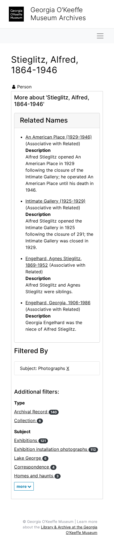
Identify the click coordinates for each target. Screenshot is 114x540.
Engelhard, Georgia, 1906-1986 (57, 302)
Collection (27, 420)
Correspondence (34, 467)
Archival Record (35, 411)
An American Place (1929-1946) (58, 137)
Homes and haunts (36, 475)
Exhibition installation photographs (55, 449)
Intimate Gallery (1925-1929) (55, 201)
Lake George (30, 458)
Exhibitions (30, 440)
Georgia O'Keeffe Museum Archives (58, 14)
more (22, 486)
